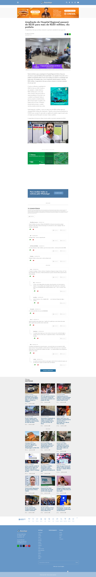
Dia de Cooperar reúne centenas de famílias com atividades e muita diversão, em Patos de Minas (32, 420)
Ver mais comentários (48, 370)
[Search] (66, 3)
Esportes (39, 542)
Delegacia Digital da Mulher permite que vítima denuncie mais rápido (64, 489)
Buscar (77, 562)
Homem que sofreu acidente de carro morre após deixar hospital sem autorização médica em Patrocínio (63, 446)
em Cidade (31, 416)
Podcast (60, 535)
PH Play (39, 551)
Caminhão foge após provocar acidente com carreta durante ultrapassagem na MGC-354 (32, 446)
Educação (39, 540)
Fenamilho (40, 543)
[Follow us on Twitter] (24, 546)
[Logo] (46, 2)
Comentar (32, 216)
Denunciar (63, 230)
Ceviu (60, 537)
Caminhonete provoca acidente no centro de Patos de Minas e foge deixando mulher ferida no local (64, 398)
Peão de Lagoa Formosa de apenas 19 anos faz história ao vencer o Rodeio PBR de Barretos (63, 468)
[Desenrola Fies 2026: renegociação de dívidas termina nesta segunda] (48, 480)
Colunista (39, 535)
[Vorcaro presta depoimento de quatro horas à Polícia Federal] (32, 480)
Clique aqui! (58, 193)
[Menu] (18, 2)
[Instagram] (75, 3)
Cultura (39, 537)
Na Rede (60, 534)
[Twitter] (72, 3)
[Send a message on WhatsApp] (18, 546)
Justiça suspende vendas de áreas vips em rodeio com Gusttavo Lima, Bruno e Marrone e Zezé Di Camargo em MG (32, 468)
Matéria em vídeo (41, 548)
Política (39, 555)
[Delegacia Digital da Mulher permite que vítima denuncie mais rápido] (64, 480)
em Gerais (31, 486)
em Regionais (32, 442)
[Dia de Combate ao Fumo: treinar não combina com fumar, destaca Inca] (48, 500)
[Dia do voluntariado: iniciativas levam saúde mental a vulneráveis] (32, 500)
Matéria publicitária (41, 550)
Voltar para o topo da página (58, 566)
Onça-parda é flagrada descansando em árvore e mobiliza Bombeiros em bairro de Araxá (47, 446)
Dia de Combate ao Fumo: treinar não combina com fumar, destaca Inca (47, 509)
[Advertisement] (48, 574)
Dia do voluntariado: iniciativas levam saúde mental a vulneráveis (30, 509)
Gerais (39, 547)
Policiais (39, 553)
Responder (56, 230)
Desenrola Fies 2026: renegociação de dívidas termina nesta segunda (47, 489)
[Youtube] (78, 3)
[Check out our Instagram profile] (26, 546)
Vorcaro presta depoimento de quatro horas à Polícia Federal (32, 489)
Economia (39, 539)
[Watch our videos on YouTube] (29, 546)
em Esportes (47, 394)
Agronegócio (40, 532)
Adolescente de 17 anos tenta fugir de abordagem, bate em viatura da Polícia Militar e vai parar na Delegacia (31, 398)
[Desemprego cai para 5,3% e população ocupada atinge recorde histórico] (64, 500)
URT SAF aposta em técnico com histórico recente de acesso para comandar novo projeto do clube (48, 398)
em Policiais (31, 394)
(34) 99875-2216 (23, 541)
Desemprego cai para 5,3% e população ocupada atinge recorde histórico (64, 509)
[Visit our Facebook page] (21, 546)
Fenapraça (40, 545)
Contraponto (61, 539)
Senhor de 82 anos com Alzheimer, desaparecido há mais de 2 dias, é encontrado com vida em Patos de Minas (64, 421)
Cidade (39, 534)
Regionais (39, 556)
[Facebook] (69, 3)
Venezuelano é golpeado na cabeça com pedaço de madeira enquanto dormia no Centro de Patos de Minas (48, 421)
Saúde (39, 558)
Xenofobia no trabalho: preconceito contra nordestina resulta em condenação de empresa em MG (48, 468)
